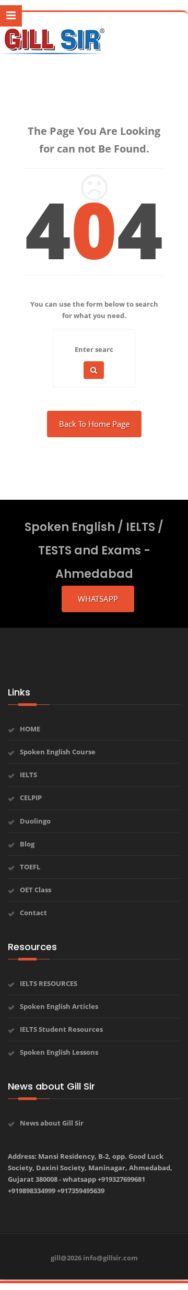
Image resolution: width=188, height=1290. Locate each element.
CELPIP (31, 797)
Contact (33, 912)
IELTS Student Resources (61, 1029)
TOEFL (30, 866)
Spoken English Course (58, 751)
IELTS (28, 774)
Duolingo (35, 821)
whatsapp (98, 598)
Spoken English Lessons (59, 1052)
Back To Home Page (94, 424)
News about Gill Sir (52, 1123)
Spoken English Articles (59, 1006)
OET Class (35, 889)
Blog (27, 844)
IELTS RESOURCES (48, 983)
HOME (30, 728)
